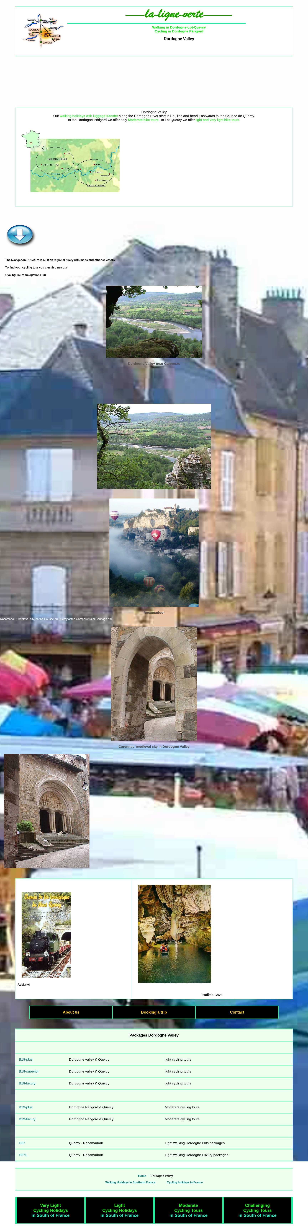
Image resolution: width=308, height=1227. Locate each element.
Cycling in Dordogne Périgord (179, 31)
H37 (22, 1143)
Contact (237, 1012)
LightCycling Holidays (119, 1208)
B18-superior (29, 1071)
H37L (23, 1155)
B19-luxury (27, 1119)
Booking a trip (154, 1012)
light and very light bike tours (217, 120)
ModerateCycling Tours (188, 1208)
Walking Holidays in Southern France (130, 1182)
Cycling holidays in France (185, 1182)
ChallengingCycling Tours (257, 1208)
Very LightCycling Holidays (50, 1208)
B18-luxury (27, 1083)
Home (142, 1175)
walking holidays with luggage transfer (89, 116)
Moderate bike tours (143, 120)
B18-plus (26, 1059)
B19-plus (26, 1107)
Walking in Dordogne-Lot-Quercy (179, 27)
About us (71, 1012)
